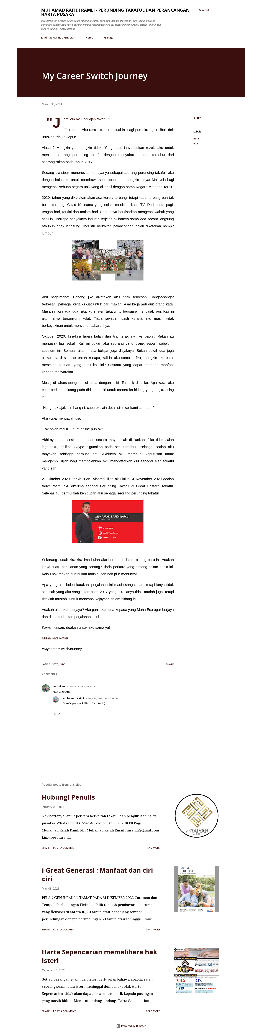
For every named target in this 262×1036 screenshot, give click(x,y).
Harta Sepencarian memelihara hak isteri (99, 956)
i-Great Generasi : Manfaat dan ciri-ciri (98, 874)
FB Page (108, 37)
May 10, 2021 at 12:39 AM (103, 698)
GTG (195, 143)
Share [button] (197, 118)
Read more (153, 847)
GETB (196, 138)
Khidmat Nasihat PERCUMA (58, 37)
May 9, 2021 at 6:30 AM (82, 686)
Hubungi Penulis (68, 797)
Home (89, 37)
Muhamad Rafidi (55, 638)
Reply (57, 714)
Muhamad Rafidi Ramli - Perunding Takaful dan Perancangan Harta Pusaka (115, 12)
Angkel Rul (59, 686)
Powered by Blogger (133, 1026)
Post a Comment (64, 847)
